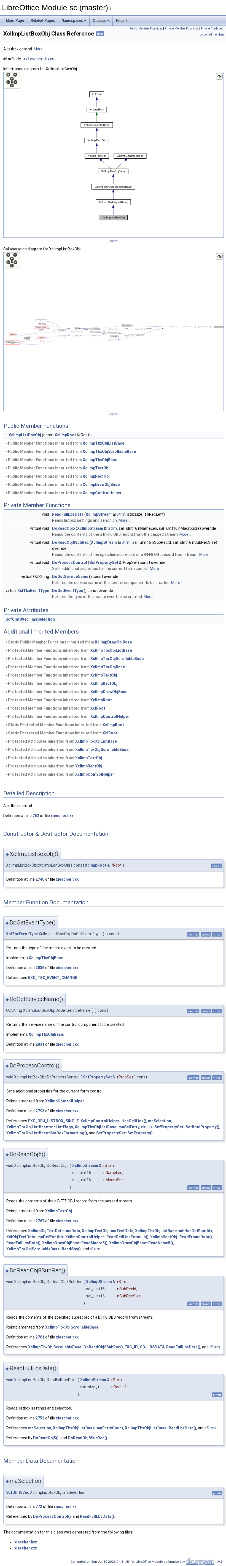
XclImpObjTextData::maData (54, 1231)
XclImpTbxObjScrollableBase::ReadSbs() (43, 1249)
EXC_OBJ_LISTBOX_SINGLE (53, 1121)
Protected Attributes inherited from (62, 741)
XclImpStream (99, 514)
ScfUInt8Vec (17, 619)
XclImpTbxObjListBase (103, 443)
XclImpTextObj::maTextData (107, 1231)
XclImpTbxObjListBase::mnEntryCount (88, 1428)
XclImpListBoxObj (25, 435)
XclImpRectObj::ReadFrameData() (181, 1237)
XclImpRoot (65, 435)
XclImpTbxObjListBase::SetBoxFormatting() (46, 1133)
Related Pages (43, 20)
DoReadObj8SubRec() (87, 1438)
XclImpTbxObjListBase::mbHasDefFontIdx (173, 1231)
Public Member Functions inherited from (65, 443)
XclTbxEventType (33, 590)
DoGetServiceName (70, 576)
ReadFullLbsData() (23, 1243)
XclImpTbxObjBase (100, 460)
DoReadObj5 (63, 528)
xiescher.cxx (67, 879)
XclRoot (97, 708)
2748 (40, 879)
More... (39, 49)
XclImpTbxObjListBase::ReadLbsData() (160, 1428)
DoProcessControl (69, 562)
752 (36, 815)
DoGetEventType (67, 590)
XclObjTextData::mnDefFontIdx (35, 1237)
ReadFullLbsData (68, 514)
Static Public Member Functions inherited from (69, 642)
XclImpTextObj (96, 468)
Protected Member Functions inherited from (69, 650)
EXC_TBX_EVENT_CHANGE (52, 977)
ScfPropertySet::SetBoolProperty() (186, 1127)
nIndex (147, 1127)
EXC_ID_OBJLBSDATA (145, 1347)
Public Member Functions (146, 28)
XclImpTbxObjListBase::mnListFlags (39, 1127)
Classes (99, 20)
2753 (40, 1418)
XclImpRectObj (96, 476)
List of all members (212, 34)
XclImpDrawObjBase (101, 484)
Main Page (15, 20)
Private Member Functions (181, 28)
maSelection (43, 619)
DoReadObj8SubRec (70, 542)
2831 (40, 1044)
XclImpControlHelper (102, 493)
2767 (40, 1221)
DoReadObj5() (46, 1438)
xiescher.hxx (38, 59)
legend (114, 240)
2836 (40, 967)
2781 (40, 1337)
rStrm (120, 514)
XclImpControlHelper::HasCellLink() (113, 1121)
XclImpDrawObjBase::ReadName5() (141, 1243)
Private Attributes (212, 28)
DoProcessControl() (52, 1516)
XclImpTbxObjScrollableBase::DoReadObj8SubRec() (75, 1347)
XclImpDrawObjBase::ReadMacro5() (74, 1243)
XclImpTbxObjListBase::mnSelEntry (107, 1127)
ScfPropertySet (103, 562)
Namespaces (72, 20)
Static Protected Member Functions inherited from (65, 725)
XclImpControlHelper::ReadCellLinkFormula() (107, 1237)
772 (39, 1506)
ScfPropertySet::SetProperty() (124, 1133)
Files (120, 20)
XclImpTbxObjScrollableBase (109, 451)
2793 (40, 1111)
